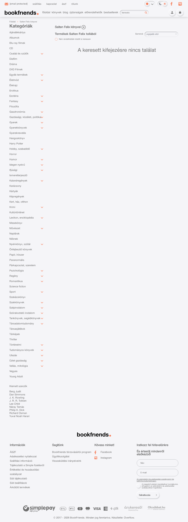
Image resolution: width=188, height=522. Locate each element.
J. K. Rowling (16, 398)
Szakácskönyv (17, 297)
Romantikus (16, 281)
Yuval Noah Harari (19, 416)
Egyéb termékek (18, 75)
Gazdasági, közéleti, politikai (25, 117)
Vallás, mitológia (18, 366)
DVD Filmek (16, 70)
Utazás (13, 355)
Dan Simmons (17, 395)
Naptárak (14, 234)
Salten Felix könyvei (28, 22)
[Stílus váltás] (147, 4)
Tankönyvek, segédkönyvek (24, 318)
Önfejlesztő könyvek (20, 250)
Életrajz (13, 85)
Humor (13, 160)
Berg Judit (15, 392)
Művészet (14, 228)
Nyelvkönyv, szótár (20, 244)
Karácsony (15, 186)
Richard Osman (18, 413)
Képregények (16, 197)
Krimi (12, 207)
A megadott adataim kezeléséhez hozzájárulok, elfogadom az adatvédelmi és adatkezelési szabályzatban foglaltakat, (160, 486)
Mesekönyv (15, 223)
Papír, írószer (16, 255)
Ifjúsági (13, 170)
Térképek (14, 334)
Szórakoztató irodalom (22, 313)
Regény (13, 276)
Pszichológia (16, 271)
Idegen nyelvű (17, 165)
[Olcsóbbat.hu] (156, 508)
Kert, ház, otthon (18, 202)
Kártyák (13, 191)
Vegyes (13, 371)
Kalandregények (18, 181)
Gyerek (13, 122)
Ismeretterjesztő (18, 175)
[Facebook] (171, 4)
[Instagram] (180, 4)
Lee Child (14, 404)
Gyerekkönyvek (18, 128)
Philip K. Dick (16, 410)
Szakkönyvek (16, 302)
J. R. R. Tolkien (17, 401)
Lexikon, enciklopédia (21, 218)
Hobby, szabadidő (19, 149)
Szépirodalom (17, 308)
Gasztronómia (17, 112)
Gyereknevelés (17, 133)
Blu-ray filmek (17, 43)
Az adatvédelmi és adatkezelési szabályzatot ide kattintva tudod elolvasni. (155, 480)
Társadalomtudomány (21, 324)
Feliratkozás (144, 495)
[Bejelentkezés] (172, 12)
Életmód (14, 80)
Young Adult (16, 377)
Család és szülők (18, 54)
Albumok (14, 38)
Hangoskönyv (17, 138)
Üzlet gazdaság (18, 361)
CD (11, 48)
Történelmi (15, 345)
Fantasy (13, 101)
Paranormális (16, 260)
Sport (12, 292)
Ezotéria (13, 96)
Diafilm (13, 59)
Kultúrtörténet (16, 212)
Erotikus (14, 91)
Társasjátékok (17, 329)
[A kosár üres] (180, 12)
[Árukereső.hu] (133, 507)
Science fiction (17, 287)
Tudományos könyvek (21, 350)
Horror (13, 154)
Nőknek (13, 239)
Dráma (13, 64)
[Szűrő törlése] (84, 27)
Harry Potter (16, 144)
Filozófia (14, 107)
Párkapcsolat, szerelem (22, 265)
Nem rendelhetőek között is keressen (74, 39)
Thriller (13, 339)
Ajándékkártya (17, 32)
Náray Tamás (16, 407)
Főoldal (12, 22)
